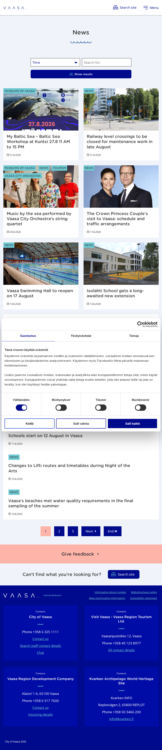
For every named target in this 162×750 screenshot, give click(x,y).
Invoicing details (40, 714)
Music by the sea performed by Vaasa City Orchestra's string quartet (39, 218)
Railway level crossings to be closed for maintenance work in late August (120, 141)
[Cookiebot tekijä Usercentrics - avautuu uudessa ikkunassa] (140, 324)
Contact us (40, 638)
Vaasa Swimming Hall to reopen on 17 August (40, 293)
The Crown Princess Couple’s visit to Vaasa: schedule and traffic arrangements (117, 218)
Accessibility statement (143, 598)
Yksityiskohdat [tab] (81, 335)
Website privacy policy (144, 592)
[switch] (61, 407)
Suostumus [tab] (28, 335)
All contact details (121, 650)
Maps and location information (107, 598)
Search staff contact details (40, 645)
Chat (40, 652)
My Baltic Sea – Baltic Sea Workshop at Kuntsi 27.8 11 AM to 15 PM (38, 141)
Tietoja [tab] (134, 335)
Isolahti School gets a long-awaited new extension (115, 293)
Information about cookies (110, 592)
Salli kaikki (132, 423)
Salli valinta (81, 423)
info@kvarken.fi (121, 719)
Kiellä (29, 423)
